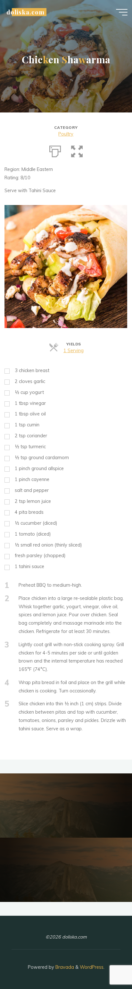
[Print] (55, 150)
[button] (77, 150)
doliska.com (25, 12)
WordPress (91, 967)
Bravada (64, 967)
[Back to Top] (107, 964)
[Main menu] (122, 12)
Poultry (66, 134)
